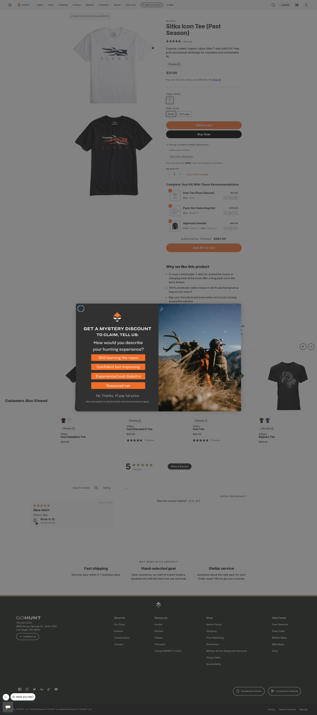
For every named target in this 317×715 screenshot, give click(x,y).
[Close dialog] (81, 309)
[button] (117, 359)
